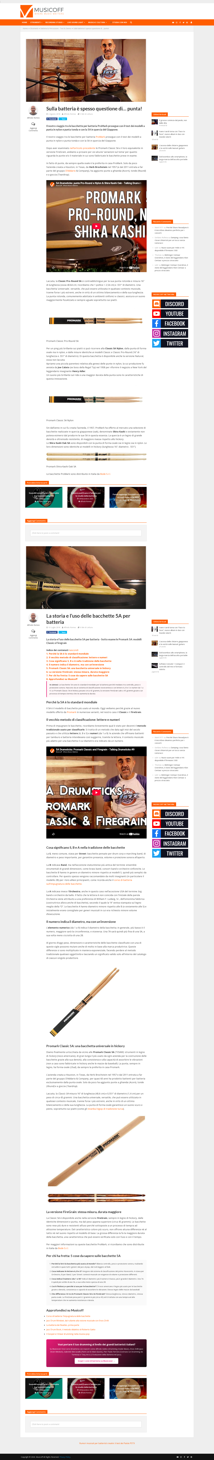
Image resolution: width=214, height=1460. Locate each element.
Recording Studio (54, 22)
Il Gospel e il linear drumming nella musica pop (68, 1334)
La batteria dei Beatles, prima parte (62, 1325)
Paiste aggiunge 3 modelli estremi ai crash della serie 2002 (128, 495)
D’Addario (70, 170)
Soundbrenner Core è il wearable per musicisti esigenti (44, 494)
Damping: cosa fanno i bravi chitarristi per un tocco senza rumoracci (171, 240)
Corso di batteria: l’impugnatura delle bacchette (68, 1316)
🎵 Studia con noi (118, 22)
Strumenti (35, 22)
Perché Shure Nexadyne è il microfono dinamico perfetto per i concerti (171, 230)
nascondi (73, 650)
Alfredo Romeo (33, 118)
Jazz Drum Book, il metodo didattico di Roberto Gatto (70, 1329)
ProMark (100, 136)
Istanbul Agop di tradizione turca (105, 1108)
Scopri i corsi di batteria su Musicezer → (96, 1361)
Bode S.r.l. (105, 473)
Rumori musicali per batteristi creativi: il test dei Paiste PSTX (107, 1443)
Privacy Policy (64, 1457)
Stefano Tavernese (44, 501)
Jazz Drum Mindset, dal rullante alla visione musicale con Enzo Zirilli (77, 1320)
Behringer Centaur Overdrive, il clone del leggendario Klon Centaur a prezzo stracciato (171, 258)
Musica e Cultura (96, 22)
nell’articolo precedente (82, 148)
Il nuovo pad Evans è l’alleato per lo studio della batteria (86, 494)
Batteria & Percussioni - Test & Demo (55, 28)
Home (24, 22)
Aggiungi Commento (33, 129)
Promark (71, 712)
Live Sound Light (75, 22)
